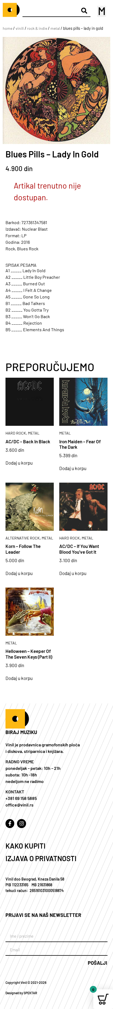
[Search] (84, 10)
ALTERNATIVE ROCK (22, 538)
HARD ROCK (15, 433)
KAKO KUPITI (25, 845)
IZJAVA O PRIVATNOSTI (41, 858)
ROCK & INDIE (37, 28)
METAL (55, 28)
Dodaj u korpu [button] (19, 462)
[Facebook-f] (9, 823)
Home (7, 28)
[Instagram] (21, 823)
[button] (101, 11)
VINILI (20, 28)
